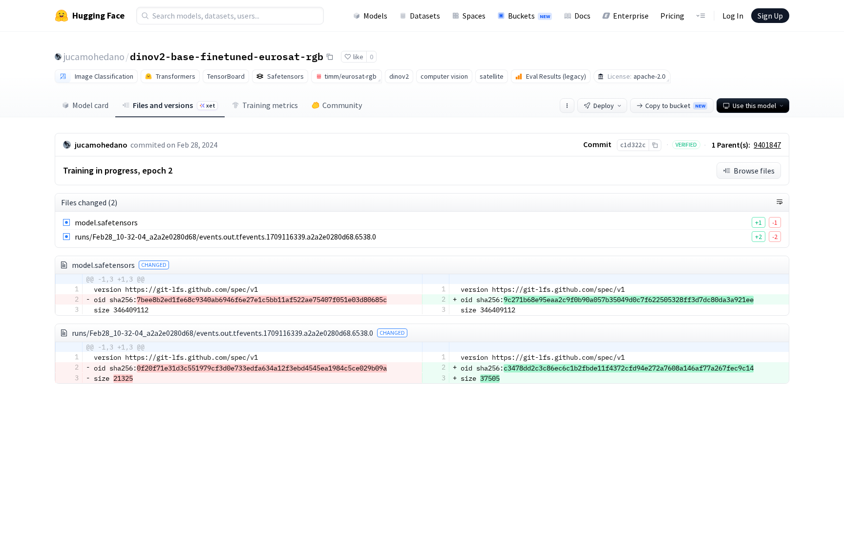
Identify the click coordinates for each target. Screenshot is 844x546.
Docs (582, 16)
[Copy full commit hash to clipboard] (655, 145)
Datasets (425, 16)
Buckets (529, 16)
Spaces (474, 16)
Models (375, 16)
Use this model (754, 105)
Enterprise (631, 16)
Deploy (603, 105)
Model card (90, 105)
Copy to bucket (675, 105)
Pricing (672, 16)
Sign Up (770, 16)
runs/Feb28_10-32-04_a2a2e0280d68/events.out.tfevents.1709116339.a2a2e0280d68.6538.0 (225, 236)
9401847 (767, 145)
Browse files (754, 170)
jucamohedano (94, 56)
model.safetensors (106, 222)
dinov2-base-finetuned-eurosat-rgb (226, 56)
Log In (732, 16)
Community (342, 105)
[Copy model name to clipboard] (329, 56)
